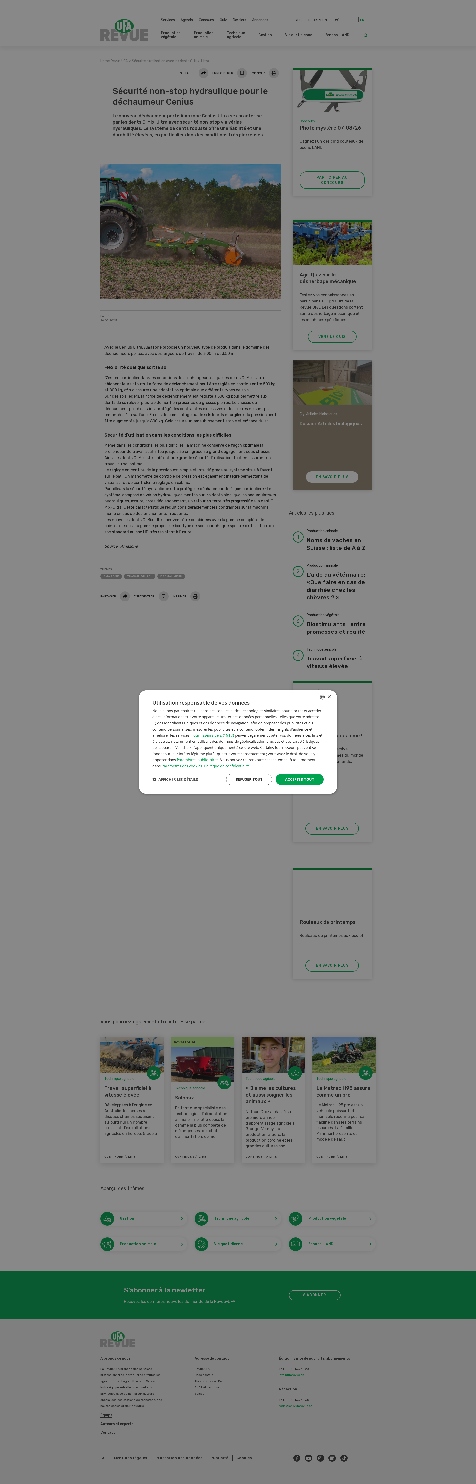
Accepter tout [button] (299, 779)
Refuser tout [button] (249, 779)
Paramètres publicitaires (197, 759)
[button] (175, 779)
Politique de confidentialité (227, 765)
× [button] (329, 697)
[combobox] (322, 697)
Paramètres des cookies (182, 765)
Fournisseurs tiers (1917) (212, 735)
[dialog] (238, 742)
